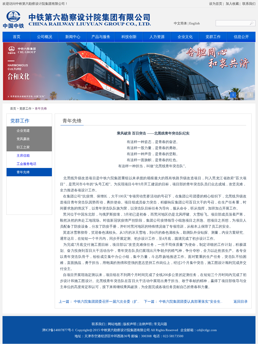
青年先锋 (23, 172)
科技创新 (129, 37)
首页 (16, 37)
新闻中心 (72, 37)
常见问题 (160, 324)
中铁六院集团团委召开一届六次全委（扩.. (106, 301)
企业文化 (185, 37)
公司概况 (44, 37)
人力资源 (157, 37)
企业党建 (23, 130)
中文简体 (180, 23)
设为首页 (215, 4)
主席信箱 (23, 155)
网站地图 (114, 324)
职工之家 (23, 147)
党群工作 (213, 37)
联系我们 (248, 4)
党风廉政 (23, 139)
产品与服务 (100, 37)
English (194, 23)
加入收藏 (232, 4)
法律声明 (145, 324)
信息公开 (241, 37)
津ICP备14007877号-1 (57, 330)
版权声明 (129, 324)
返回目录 (241, 301)
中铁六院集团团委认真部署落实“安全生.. (190, 301)
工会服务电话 (26, 164)
